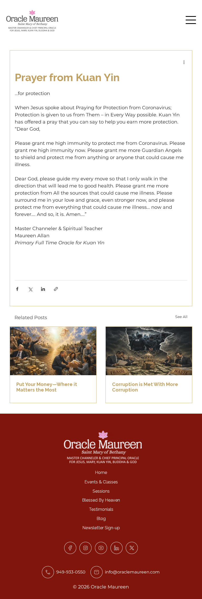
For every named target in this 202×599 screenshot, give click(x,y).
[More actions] (184, 62)
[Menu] (191, 20)
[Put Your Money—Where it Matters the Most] (53, 351)
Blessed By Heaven (101, 500)
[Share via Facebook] (17, 288)
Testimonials (101, 509)
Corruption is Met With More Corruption (145, 387)
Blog (101, 518)
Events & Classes (101, 481)
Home (101, 472)
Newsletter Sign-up (101, 527)
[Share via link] (55, 288)
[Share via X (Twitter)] (30, 288)
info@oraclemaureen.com (132, 572)
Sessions (101, 491)
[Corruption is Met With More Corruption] (149, 351)
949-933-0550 (70, 572)
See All (181, 316)
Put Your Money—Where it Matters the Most (46, 387)
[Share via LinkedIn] (43, 288)
